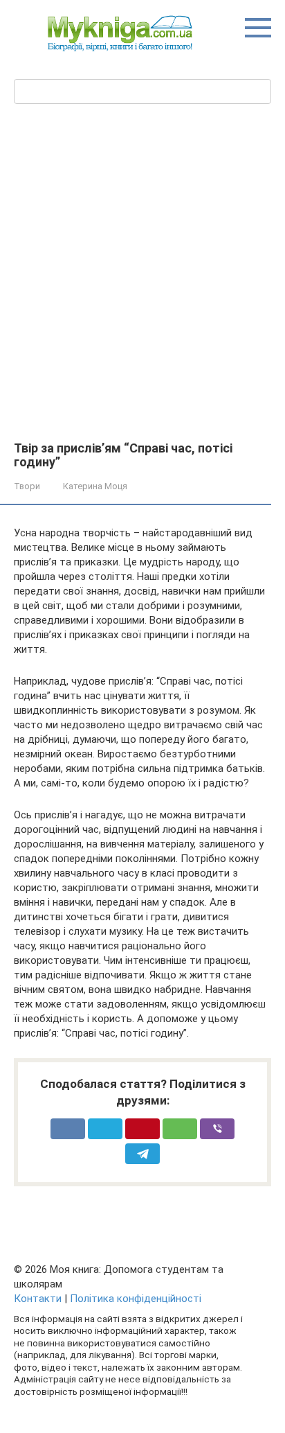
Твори (27, 486)
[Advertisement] (142, 291)
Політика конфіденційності (135, 1298)
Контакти (38, 1298)
